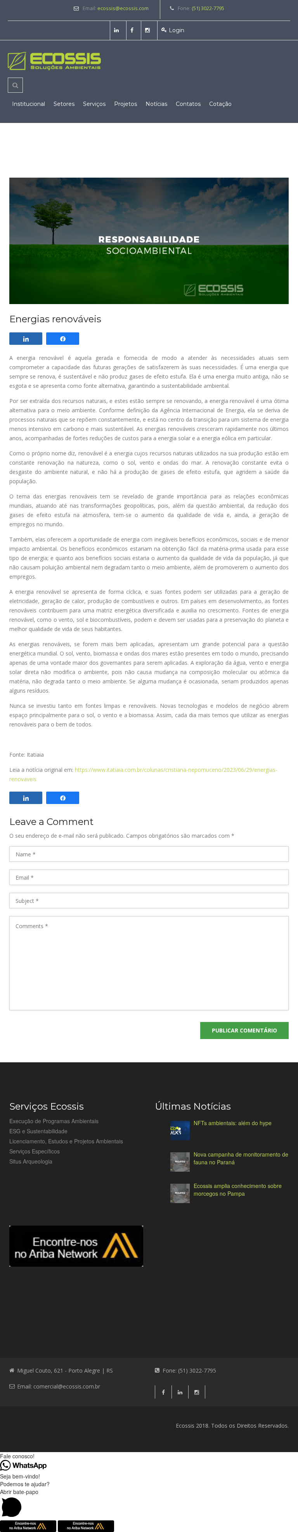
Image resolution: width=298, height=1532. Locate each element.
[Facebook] (132, 30)
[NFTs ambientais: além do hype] (180, 1130)
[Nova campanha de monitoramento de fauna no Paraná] (180, 1162)
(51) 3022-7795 (208, 8)
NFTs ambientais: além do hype (233, 1123)
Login (176, 30)
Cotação (220, 103)
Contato (88, 1433)
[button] (149, 1504)
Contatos (188, 103)
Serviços (94, 103)
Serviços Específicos (34, 1151)
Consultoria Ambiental (39, 1425)
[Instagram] (148, 30)
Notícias (156, 103)
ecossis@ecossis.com (123, 8)
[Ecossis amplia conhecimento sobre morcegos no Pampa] (180, 1193)
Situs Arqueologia (30, 1161)
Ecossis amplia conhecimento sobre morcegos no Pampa (238, 1189)
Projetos (125, 103)
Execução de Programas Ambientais (54, 1121)
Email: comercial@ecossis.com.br (58, 1386)
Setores (64, 103)
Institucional (28, 103)
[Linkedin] (117, 30)
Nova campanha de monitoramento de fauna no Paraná (241, 1158)
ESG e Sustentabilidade (38, 1131)
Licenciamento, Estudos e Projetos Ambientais (66, 1141)
